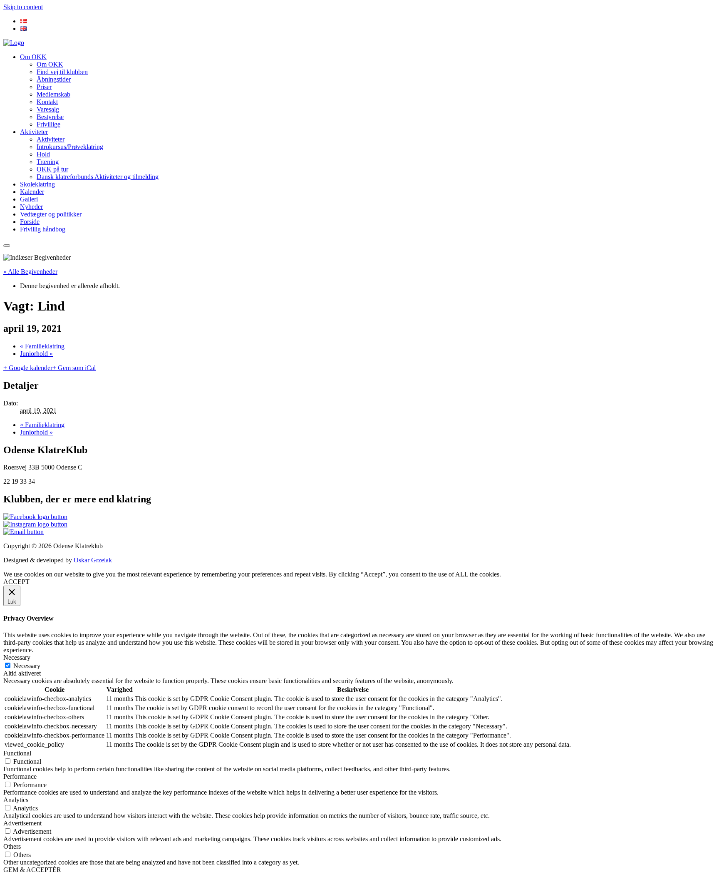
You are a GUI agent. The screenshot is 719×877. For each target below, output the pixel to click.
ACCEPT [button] (16, 581)
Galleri (29, 199)
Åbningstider (54, 79)
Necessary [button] (16, 657)
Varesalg (48, 109)
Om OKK (33, 56)
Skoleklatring (37, 184)
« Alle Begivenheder (30, 271)
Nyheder (31, 206)
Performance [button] (20, 776)
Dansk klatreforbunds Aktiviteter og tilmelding (98, 176)
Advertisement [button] (22, 823)
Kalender (32, 191)
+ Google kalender (27, 367)
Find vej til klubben (62, 71)
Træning (48, 161)
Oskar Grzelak (93, 560)
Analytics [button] (15, 799)
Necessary (26, 665)
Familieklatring (42, 346)
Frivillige (48, 124)
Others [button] (12, 846)
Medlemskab (53, 94)
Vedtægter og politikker (51, 214)
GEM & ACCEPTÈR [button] (32, 869)
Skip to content (23, 6)
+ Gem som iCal (74, 367)
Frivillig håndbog (42, 229)
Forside (30, 221)
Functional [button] (17, 753)
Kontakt (47, 101)
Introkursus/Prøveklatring (70, 146)
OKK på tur (52, 169)
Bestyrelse (50, 116)
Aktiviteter (34, 131)
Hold (43, 154)
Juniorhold (36, 353)
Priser (44, 86)
